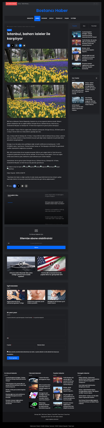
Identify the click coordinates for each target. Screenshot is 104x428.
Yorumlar (94, 26)
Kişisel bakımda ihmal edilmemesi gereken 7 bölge (15, 302)
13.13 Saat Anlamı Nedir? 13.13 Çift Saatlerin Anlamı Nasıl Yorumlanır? (23, 206)
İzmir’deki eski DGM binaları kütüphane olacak (78, 91)
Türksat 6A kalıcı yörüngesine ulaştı (44, 378)
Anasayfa (30, 18)
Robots (49, 414)
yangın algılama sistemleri (52, 419)
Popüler (74, 26)
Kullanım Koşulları (63, 426)
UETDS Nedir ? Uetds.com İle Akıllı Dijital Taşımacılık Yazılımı (77, 107)
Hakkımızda (33, 426)
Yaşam (67, 18)
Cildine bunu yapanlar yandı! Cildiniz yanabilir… (35, 302)
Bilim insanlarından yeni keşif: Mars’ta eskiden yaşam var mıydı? (44, 387)
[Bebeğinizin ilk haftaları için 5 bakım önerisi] (56, 295)
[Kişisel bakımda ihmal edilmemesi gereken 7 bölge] (16, 295)
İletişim (73, 18)
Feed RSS (54, 414)
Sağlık (51, 18)
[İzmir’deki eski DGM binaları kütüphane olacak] (78, 85)
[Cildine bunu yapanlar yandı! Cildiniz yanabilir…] (36, 295)
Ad (8, 338)
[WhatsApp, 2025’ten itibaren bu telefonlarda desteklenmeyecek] (33, 405)
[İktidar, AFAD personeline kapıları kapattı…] (76, 50)
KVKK (56, 426)
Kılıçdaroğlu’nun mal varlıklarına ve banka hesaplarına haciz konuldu (88, 58)
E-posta (9, 345)
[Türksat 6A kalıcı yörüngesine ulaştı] (33, 380)
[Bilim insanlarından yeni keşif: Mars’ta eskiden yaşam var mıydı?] (33, 387)
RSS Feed (44, 414)
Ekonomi (44, 18)
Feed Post (67, 414)
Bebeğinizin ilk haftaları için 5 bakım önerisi (56, 302)
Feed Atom (61, 414)
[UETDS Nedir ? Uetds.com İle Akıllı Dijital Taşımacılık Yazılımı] (78, 100)
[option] (36, 208)
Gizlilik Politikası (45, 426)
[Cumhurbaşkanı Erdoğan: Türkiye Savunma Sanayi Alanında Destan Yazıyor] (76, 34)
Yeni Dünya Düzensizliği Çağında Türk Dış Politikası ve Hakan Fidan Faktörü (90, 101)
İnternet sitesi (41, 345)
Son (84, 26)
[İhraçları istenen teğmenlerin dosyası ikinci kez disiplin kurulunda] (76, 66)
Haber (37, 18)
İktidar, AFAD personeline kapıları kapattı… (88, 49)
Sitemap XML (37, 414)
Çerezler (52, 426)
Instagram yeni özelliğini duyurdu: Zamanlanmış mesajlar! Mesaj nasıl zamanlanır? (44, 396)
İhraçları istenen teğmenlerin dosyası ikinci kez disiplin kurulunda (88, 66)
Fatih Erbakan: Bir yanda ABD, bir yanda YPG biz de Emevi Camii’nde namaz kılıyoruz (89, 42)
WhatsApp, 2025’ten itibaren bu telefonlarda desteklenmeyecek (44, 405)
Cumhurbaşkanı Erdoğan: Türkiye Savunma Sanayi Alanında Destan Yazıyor (89, 34)
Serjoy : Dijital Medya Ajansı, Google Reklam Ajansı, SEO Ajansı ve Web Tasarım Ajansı (39, 3)
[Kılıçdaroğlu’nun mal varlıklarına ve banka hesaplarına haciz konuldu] (76, 58)
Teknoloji (59, 18)
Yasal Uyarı (71, 426)
